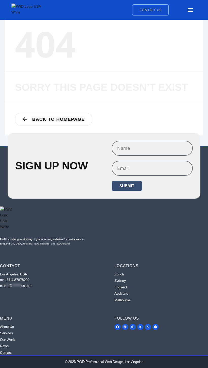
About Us (7, 327)
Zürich (119, 274)
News (4, 346)
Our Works (8, 340)
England (120, 287)
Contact (6, 353)
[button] (190, 10)
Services (6, 333)
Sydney (120, 280)
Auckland (121, 293)
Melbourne (122, 300)
